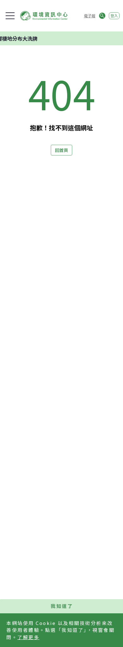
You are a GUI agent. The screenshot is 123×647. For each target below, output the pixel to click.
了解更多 (28, 637)
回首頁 (61, 150)
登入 (114, 15)
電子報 (89, 15)
